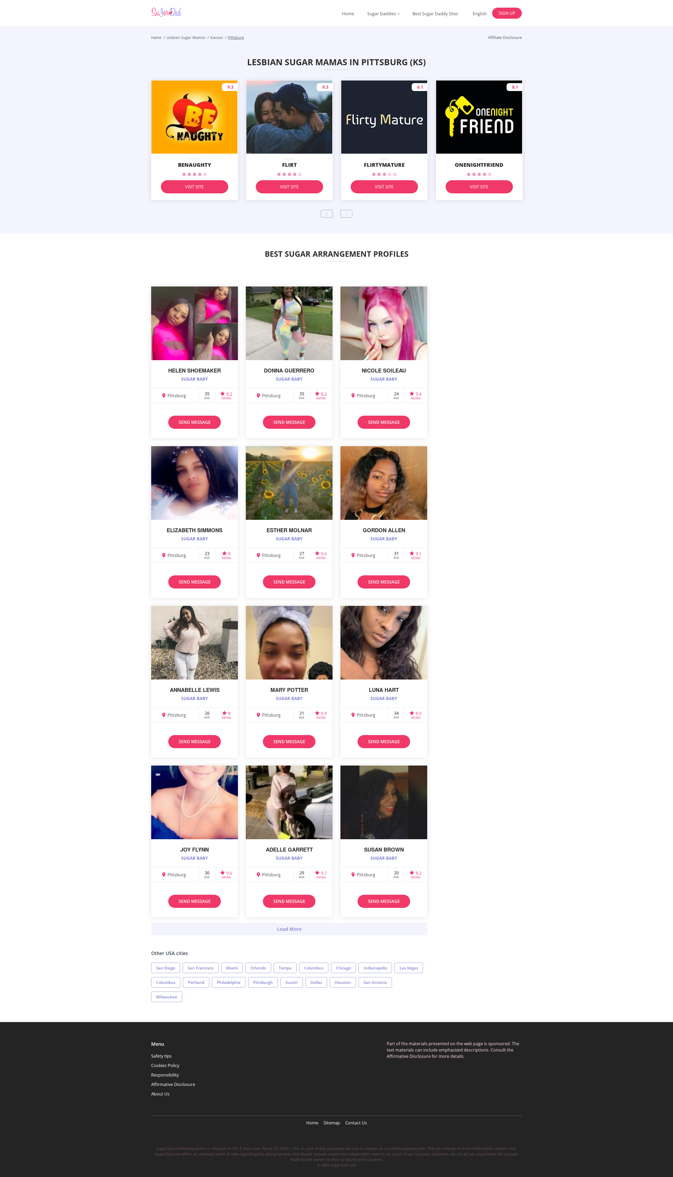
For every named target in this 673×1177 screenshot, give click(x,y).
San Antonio (375, 982)
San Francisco (200, 967)
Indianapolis (375, 967)
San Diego (165, 967)
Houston (343, 982)
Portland (196, 982)
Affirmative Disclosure (173, 1084)
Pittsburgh (263, 982)
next (346, 214)
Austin (291, 982)
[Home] (178, 12)
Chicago (343, 967)
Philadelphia (229, 982)
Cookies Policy (165, 1065)
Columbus (313, 967)
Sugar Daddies (381, 14)
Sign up (507, 13)
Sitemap (332, 1123)
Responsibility (165, 1075)
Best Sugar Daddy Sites (435, 14)
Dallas (316, 982)
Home (348, 14)
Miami (232, 967)
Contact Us (356, 1123)
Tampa (285, 967)
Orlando (258, 967)
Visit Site (194, 187)
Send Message (195, 422)
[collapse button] (289, 929)
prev (326, 214)
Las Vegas (409, 967)
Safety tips (161, 1056)
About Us (160, 1094)
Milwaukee (166, 996)
